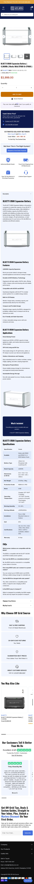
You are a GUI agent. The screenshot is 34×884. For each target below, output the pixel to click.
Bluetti (5, 70)
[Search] (3, 14)
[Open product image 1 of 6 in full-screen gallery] (17, 36)
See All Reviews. (17, 755)
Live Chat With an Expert (11, 124)
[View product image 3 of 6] (20, 56)
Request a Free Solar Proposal (17, 150)
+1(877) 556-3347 (9, 861)
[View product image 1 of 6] (7, 56)
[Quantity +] (31, 88)
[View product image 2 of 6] (14, 56)
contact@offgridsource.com (11, 865)
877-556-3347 (26, 2)
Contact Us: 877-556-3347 (12, 121)
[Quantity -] (3, 88)
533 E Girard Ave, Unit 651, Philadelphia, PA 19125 (18, 868)
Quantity (4, 83)
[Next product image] (30, 36)
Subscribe (28, 833)
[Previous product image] (3, 36)
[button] (17, 194)
